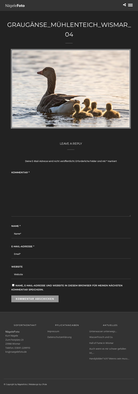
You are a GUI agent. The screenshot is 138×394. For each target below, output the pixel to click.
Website (17, 266)
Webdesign (33, 384)
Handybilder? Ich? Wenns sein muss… (109, 359)
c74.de (44, 384)
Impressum (53, 331)
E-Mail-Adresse (22, 246)
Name (15, 226)
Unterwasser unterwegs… (103, 331)
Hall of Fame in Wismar (101, 343)
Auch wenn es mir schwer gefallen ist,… (107, 351)
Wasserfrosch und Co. (101, 337)
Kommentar (20, 172)
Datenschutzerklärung (59, 337)
